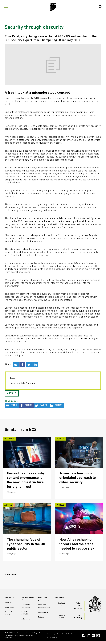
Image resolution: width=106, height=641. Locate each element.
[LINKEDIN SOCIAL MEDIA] (35, 364)
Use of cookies (52, 638)
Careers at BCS (61, 617)
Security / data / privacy (22, 383)
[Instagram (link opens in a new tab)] (98, 635)
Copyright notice (67, 634)
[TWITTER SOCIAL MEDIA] (29, 364)
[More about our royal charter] (95, 604)
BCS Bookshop (78, 617)
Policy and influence (78, 605)
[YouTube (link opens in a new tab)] (93, 635)
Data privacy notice (53, 634)
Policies (41, 617)
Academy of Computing (26, 606)
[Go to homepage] (53, 7)
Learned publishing (26, 613)
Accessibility (43, 612)
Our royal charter (8, 613)
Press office (9, 608)
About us (8, 603)
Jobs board (26, 619)
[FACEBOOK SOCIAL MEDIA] (22, 364)
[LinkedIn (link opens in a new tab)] (88, 635)
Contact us (61, 604)
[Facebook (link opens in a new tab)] (83, 635)
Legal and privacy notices (44, 606)
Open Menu (6, 7)
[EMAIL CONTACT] (16, 364)
